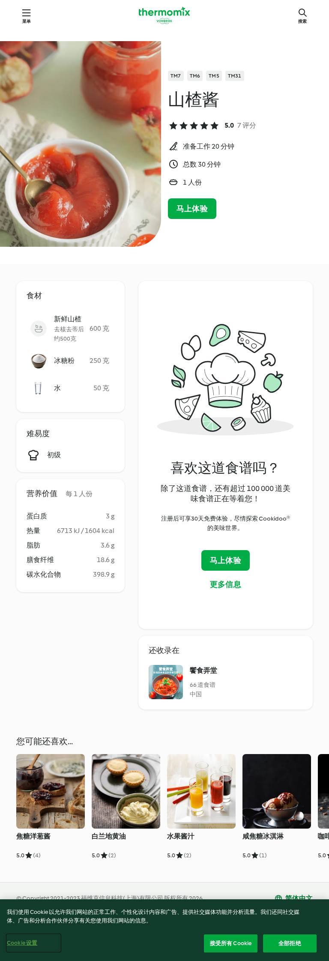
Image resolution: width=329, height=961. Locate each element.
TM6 (195, 76)
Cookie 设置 (22, 943)
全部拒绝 (289, 943)
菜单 (26, 21)
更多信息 (225, 584)
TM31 (235, 76)
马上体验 (192, 208)
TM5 (214, 76)
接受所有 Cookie (230, 943)
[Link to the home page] (164, 15)
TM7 (175, 76)
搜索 (302, 21)
